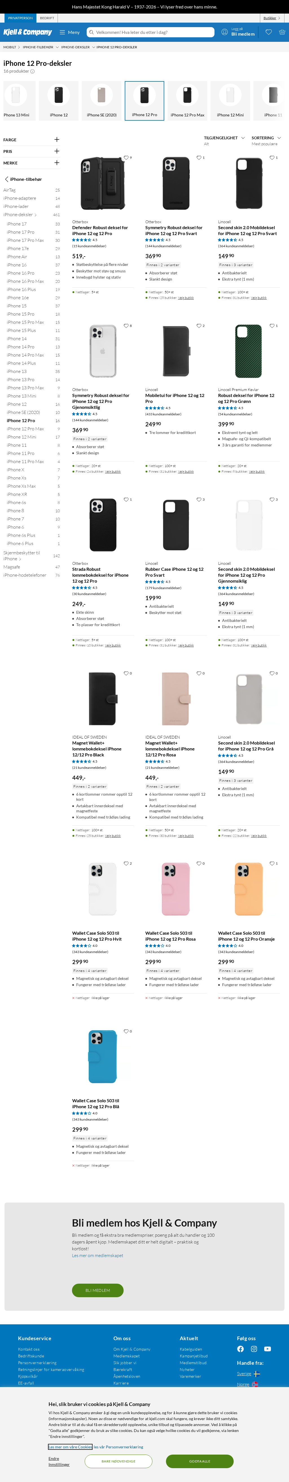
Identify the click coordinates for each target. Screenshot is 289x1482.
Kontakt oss (29, 1349)
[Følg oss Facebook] (240, 1349)
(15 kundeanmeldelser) (89, 246)
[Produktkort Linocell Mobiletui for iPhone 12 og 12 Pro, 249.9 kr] (176, 351)
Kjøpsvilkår (28, 1376)
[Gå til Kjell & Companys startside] (29, 32)
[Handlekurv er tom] (282, 32)
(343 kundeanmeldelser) (90, 952)
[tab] (20, 18)
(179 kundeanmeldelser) (163, 588)
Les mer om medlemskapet (97, 1255)
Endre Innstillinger (59, 1461)
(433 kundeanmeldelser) (163, 414)
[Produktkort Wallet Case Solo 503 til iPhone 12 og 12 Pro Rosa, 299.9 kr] (176, 889)
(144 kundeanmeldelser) (163, 246)
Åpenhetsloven (126, 1376)
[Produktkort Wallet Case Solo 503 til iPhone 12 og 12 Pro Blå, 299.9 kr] (103, 1057)
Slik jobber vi (125, 1362)
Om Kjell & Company (132, 1349)
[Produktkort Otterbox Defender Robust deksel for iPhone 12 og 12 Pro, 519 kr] (103, 183)
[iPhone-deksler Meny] (94, 47)
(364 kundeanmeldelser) (236, 246)
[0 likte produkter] (268, 32)
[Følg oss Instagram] (254, 1349)
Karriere (121, 1383)
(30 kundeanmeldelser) (89, 594)
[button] (32, 71)
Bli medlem (98, 1290)
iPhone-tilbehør (26, 179)
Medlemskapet (126, 1355)
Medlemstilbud (193, 1362)
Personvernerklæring (37, 1362)
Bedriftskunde (31, 1355)
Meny (74, 32)
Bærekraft (122, 1369)
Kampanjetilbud (194, 1355)
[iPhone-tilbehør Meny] (57, 47)
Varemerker (190, 1376)
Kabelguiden (191, 1349)
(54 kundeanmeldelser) (235, 414)
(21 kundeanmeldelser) (89, 767)
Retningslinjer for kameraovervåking (51, 1369)
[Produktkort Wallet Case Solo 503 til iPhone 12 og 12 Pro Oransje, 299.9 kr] (249, 889)
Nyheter (187, 1369)
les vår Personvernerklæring (118, 1446)
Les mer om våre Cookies (70, 1446)
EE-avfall (26, 1383)
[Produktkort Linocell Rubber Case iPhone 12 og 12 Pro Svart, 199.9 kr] (176, 525)
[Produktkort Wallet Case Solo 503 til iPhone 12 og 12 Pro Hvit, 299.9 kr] (103, 889)
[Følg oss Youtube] (267, 1349)
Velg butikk (186, 298)
